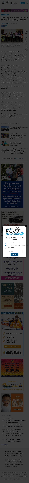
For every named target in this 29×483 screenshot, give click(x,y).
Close (26, 226)
